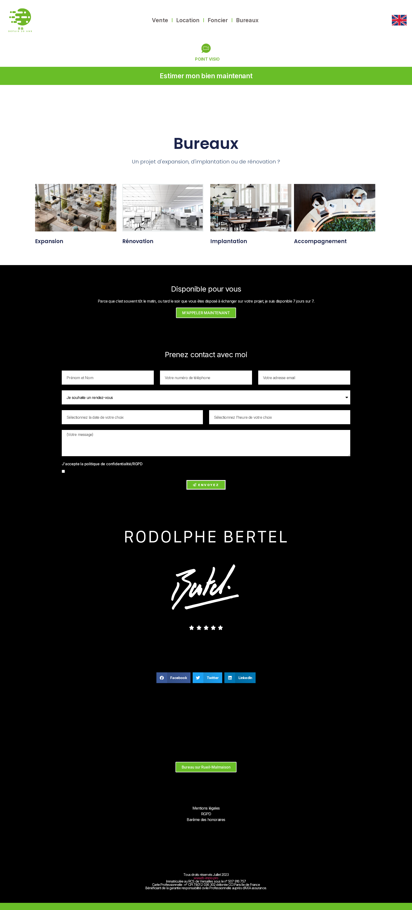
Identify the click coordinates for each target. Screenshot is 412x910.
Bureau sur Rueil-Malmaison (206, 767)
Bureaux (247, 20)
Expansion (49, 241)
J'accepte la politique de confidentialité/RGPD (103, 464)
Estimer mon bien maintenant (206, 76)
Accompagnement (320, 241)
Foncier (218, 20)
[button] (173, 677)
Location (188, 20)
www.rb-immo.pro (206, 878)
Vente (160, 20)
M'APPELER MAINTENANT (206, 312)
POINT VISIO (207, 59)
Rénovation (137, 241)
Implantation (228, 241)
